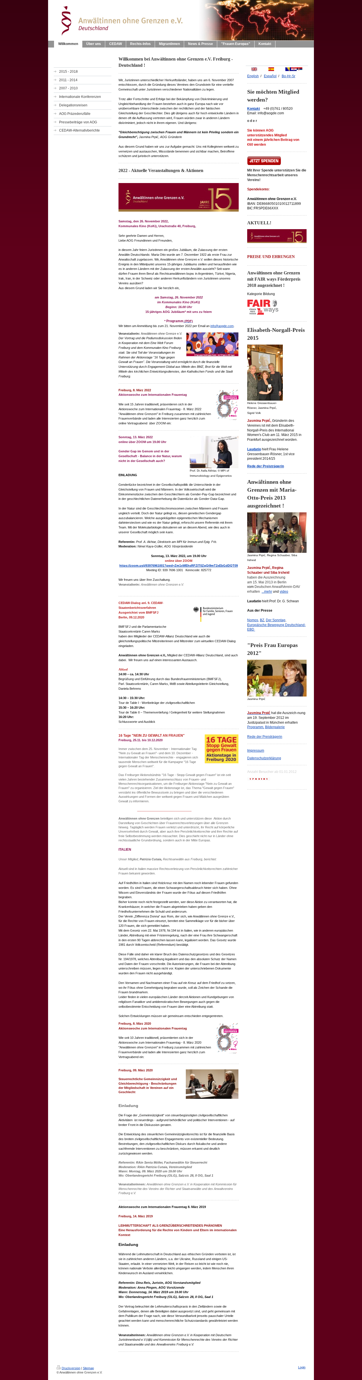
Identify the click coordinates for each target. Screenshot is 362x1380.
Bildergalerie (275, 727)
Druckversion (71, 1368)
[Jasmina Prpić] (277, 678)
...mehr (267, 592)
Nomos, (253, 620)
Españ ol (270, 76)
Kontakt (253, 109)
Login (301, 1367)
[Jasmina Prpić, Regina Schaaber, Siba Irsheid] (277, 532)
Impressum (255, 751)
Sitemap (88, 1368)
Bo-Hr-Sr (288, 76)
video (284, 592)
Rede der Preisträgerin (264, 737)
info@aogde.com (222, 326)
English (253, 76)
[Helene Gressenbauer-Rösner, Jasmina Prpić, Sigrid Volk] (265, 373)
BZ (262, 620)
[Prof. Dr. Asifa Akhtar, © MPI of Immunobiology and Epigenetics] (214, 452)
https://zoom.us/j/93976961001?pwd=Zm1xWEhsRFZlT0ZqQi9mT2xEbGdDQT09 (178, 565)
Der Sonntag (275, 620)
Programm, (255, 727)
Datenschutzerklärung (264, 758)
